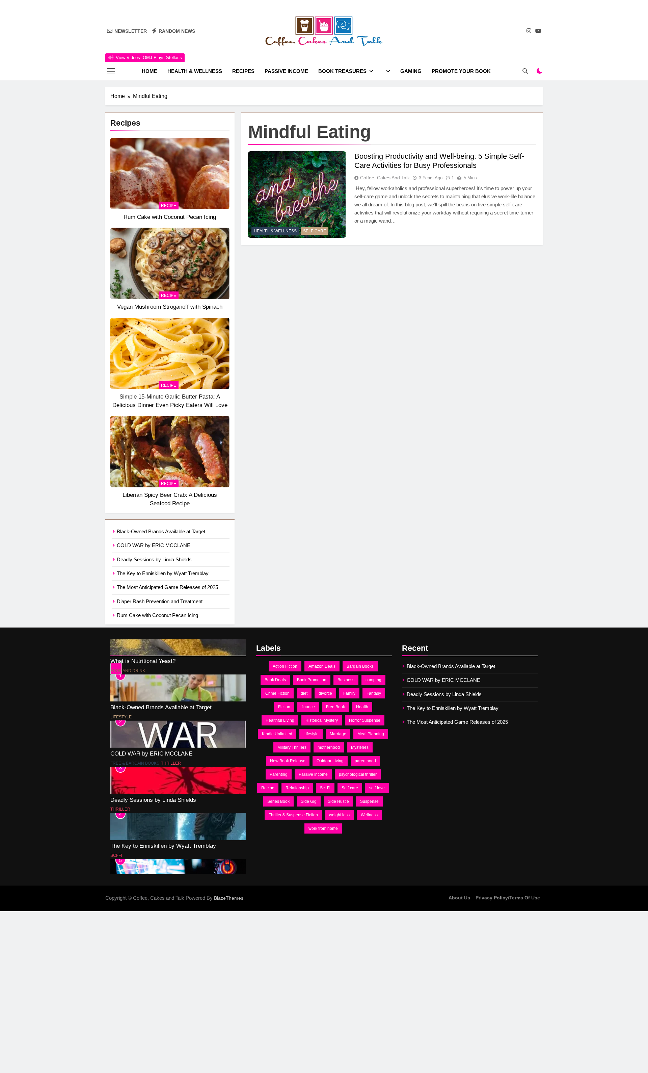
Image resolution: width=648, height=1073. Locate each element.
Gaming (411, 71)
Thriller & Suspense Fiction (293, 815)
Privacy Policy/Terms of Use (508, 897)
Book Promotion (311, 680)
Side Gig (309, 801)
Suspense (369, 801)
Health (362, 707)
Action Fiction (285, 666)
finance (308, 707)
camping (373, 680)
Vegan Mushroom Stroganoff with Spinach (169, 307)
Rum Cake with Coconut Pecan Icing (170, 217)
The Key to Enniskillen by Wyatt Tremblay (163, 573)
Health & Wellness (194, 71)
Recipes (243, 71)
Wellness (369, 815)
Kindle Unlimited (277, 734)
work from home (323, 828)
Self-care (350, 788)
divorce (325, 693)
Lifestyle (121, 671)
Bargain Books (360, 666)
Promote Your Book (461, 71)
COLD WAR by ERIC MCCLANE (153, 545)
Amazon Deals (321, 666)
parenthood (365, 761)
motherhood (329, 747)
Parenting (279, 774)
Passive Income (286, 71)
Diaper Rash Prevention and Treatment (159, 601)
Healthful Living (280, 720)
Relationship (297, 788)
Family (349, 693)
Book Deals (275, 680)
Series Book (278, 801)
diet (304, 693)
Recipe (168, 205)
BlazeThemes (228, 898)
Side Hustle (338, 801)
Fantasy (374, 693)
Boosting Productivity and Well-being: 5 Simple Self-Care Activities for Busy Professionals (439, 160)
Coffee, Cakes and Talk (385, 177)
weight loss (339, 815)
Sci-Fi (116, 809)
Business (346, 680)
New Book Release (287, 761)
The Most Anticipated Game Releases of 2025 (167, 587)
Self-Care (314, 230)
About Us (459, 897)
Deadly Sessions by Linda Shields (154, 559)
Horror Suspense (364, 720)
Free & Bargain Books (134, 717)
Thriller (171, 717)
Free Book (335, 707)
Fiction (284, 707)
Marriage (338, 734)
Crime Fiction (277, 693)
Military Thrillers (291, 747)
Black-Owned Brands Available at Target (161, 531)
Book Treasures (342, 71)
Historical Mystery (321, 720)
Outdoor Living (330, 761)
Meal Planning (370, 734)
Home (149, 71)
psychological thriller (358, 774)
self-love (377, 788)
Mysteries (360, 747)
